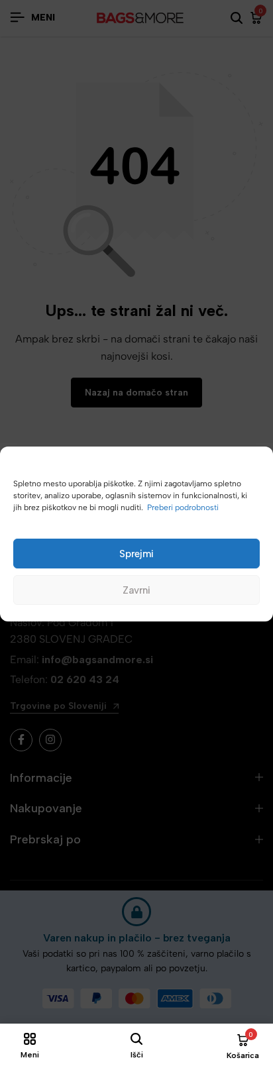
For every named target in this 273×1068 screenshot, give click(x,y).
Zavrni (136, 590)
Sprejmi (136, 554)
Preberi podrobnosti (183, 507)
